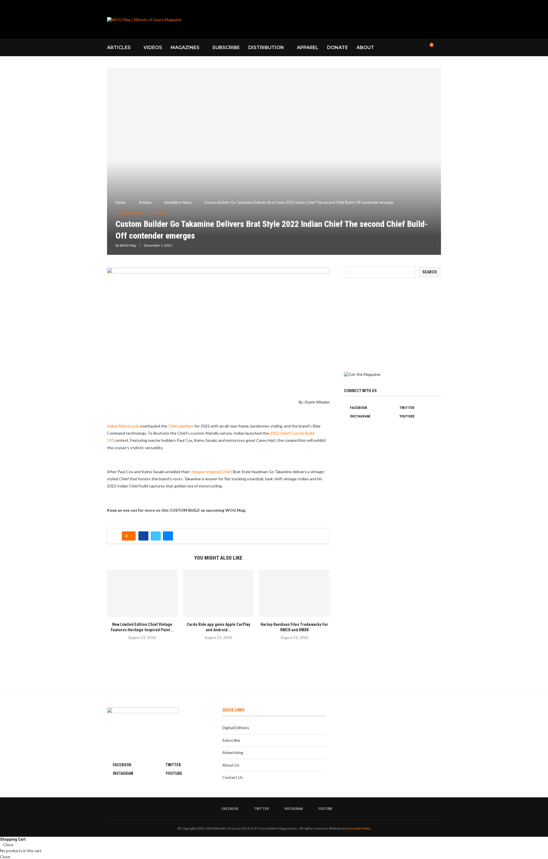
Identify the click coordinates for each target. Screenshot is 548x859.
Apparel (308, 47)
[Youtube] (421, 47)
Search (429, 272)
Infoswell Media (358, 828)
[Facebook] (403, 47)
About (365, 47)
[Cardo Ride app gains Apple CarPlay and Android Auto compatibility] (218, 593)
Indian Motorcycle (123, 426)
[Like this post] (130, 536)
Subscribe (226, 47)
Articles (119, 47)
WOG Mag (128, 245)
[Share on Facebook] (143, 536)
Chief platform (181, 426)
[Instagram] (415, 47)
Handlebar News (178, 202)
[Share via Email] (168, 536)
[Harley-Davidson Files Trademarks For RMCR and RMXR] (294, 593)
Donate (337, 47)
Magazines (185, 47)
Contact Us (232, 777)
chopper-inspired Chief (210, 471)
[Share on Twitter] (156, 536)
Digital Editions (235, 727)
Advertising (232, 752)
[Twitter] (409, 47)
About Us (230, 765)
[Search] (438, 47)
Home (121, 202)
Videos (153, 47)
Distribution (266, 47)
